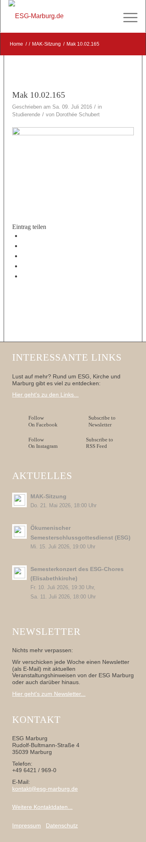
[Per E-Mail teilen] (23, 276)
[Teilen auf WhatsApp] (23, 255)
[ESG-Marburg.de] (60, 16)
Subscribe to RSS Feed (99, 443)
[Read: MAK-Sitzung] (19, 500)
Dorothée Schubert (78, 114)
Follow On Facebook (44, 421)
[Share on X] (23, 245)
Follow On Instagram (43, 443)
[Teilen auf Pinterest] (23, 265)
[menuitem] (126, 16)
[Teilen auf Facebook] (23, 235)
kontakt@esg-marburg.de (45, 788)
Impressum (26, 825)
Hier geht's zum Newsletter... (49, 694)
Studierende (26, 114)
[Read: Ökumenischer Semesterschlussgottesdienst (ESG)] (19, 531)
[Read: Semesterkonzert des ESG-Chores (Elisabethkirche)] (19, 572)
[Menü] (126, 16)
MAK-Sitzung (48, 496)
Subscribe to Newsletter (102, 421)
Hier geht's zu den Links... (45, 394)
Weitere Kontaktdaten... (42, 807)
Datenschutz (62, 825)
